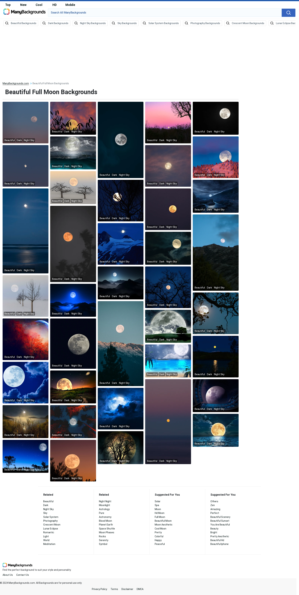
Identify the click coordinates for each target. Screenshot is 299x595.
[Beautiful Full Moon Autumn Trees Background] (25, 339)
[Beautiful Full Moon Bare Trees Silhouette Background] (121, 200)
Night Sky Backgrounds (93, 23)
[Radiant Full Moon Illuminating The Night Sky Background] (121, 243)
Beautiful (48, 501)
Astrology (104, 509)
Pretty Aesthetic (219, 536)
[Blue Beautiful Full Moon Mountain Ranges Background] (73, 300)
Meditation (49, 544)
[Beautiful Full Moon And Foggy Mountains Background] (121, 282)
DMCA (140, 589)
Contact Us (22, 575)
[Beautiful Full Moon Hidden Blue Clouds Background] (121, 408)
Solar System (50, 517)
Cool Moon (160, 528)
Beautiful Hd (217, 540)
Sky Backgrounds (127, 23)
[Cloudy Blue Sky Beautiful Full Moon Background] (25, 382)
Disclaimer (127, 589)
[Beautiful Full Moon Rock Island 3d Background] (216, 196)
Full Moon (160, 517)
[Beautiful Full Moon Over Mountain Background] (216, 252)
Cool (39, 5)
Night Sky (48, 509)
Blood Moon (105, 520)
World (46, 540)
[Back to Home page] (24, 13)
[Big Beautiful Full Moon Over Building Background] (216, 395)
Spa (157, 505)
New (23, 5)
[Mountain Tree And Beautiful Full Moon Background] (121, 343)
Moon (158, 509)
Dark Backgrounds (58, 23)
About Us (8, 575)
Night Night (105, 501)
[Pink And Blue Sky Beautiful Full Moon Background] (25, 122)
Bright (213, 532)
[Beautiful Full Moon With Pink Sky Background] (168, 122)
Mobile (70, 5)
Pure (101, 513)
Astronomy (105, 517)
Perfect (214, 513)
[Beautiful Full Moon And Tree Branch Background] (73, 243)
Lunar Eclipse (50, 528)
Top (8, 5)
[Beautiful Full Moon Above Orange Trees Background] (73, 421)
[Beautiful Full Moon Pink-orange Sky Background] (73, 460)
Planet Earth (106, 524)
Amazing (215, 509)
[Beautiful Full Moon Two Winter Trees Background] (73, 187)
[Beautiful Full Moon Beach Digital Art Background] (168, 360)
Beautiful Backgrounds (23, 23)
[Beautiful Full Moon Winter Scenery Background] (25, 295)
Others (214, 501)
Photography (50, 520)
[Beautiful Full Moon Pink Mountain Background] (216, 157)
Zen (212, 505)
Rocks (102, 536)
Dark (45, 505)
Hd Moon (159, 513)
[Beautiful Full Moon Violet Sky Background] (168, 421)
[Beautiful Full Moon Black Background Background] (216, 118)
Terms (114, 589)
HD (54, 5)
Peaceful (160, 544)
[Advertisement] (149, 54)
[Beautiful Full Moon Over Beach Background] (25, 230)
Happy (158, 540)
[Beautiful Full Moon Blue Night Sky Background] (25, 456)
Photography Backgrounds (205, 23)
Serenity (103, 540)
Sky (45, 513)
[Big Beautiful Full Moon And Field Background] (168, 326)
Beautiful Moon (163, 520)
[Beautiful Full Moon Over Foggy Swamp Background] (25, 421)
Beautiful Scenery (220, 517)
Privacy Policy (99, 589)
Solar (157, 501)
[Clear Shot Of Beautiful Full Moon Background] (73, 343)
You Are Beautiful (220, 524)
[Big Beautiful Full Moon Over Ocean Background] (73, 152)
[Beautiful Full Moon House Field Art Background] (73, 386)
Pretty (158, 532)
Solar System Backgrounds (163, 23)
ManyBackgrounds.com (16, 83)
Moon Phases (106, 532)
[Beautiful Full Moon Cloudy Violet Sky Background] (168, 165)
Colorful (159, 536)
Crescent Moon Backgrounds (248, 23)
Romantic (48, 532)
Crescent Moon (51, 524)
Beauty (214, 528)
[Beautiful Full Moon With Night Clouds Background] (168, 248)
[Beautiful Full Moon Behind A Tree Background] (121, 447)
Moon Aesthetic (164, 524)
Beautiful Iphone (219, 544)
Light (46, 536)
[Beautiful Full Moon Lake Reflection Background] (216, 356)
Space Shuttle (107, 528)
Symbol (103, 544)
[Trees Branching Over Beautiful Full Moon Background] (168, 287)
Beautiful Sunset (219, 520)
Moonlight (104, 505)
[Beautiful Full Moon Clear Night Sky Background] (121, 139)
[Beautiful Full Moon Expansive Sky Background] (25, 165)
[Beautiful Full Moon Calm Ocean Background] (216, 430)
